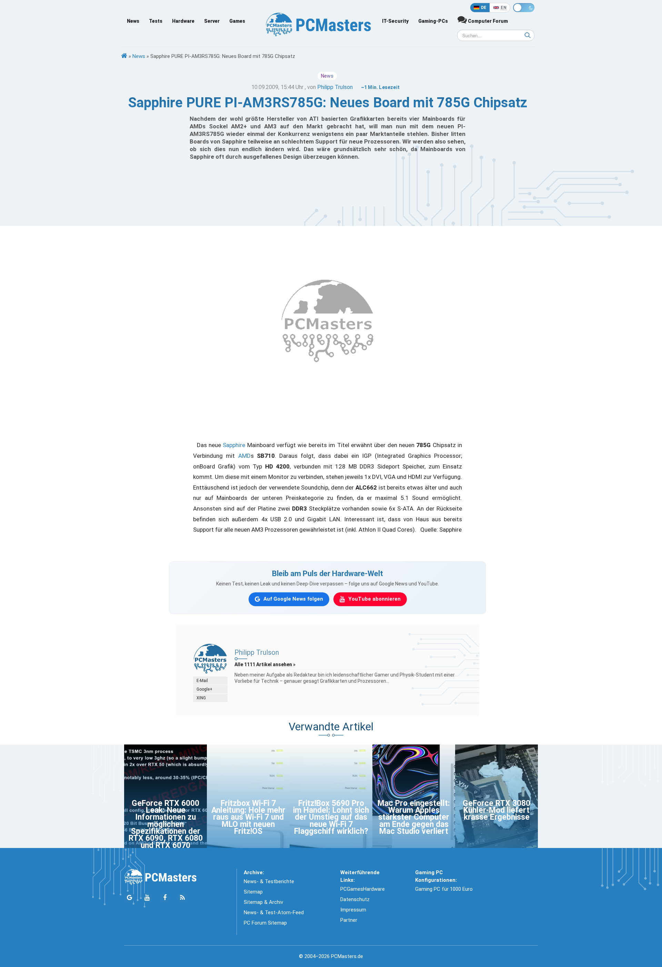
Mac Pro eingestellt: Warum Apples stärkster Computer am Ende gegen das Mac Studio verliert (414, 817)
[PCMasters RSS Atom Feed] (182, 897)
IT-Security (395, 21)
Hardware (183, 21)
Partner (348, 920)
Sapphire (234, 445)
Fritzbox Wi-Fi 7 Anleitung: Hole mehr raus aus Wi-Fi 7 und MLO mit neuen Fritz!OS (248, 817)
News (133, 21)
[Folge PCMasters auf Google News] (129, 897)
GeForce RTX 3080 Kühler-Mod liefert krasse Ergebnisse (496, 810)
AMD (244, 455)
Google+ (204, 689)
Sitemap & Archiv (263, 902)
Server (212, 21)
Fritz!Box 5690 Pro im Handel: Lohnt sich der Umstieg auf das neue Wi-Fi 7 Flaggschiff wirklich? (331, 817)
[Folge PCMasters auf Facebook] (164, 897)
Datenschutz (355, 899)
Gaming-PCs (433, 21)
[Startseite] (124, 56)
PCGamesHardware (362, 889)
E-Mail (202, 680)
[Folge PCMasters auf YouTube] (147, 897)
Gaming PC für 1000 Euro (444, 889)
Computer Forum (487, 21)
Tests (155, 21)
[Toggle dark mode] (523, 7)
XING (201, 697)
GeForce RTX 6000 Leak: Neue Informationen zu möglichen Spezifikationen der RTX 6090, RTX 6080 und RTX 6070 (166, 824)
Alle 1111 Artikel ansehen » (264, 664)
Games (237, 21)
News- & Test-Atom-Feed (274, 912)
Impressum (353, 910)
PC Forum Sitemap (265, 923)
